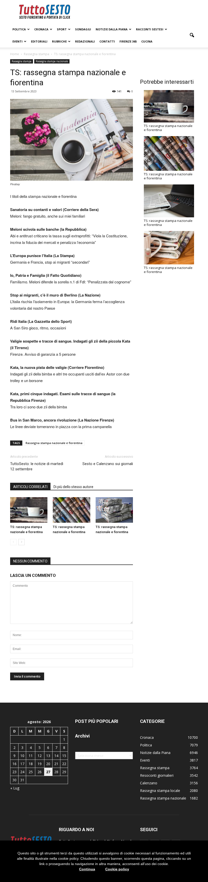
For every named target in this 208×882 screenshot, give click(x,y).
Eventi (17, 41)
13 (48, 755)
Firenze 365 (128, 41)
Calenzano (148, 783)
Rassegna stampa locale (160, 790)
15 (64, 755)
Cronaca (41, 29)
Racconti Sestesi (149, 29)
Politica (19, 29)
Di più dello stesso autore (73, 487)
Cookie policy (117, 869)
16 (14, 763)
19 (40, 763)
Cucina (146, 41)
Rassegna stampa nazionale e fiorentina (54, 443)
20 (48, 763)
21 (56, 763)
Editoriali (39, 41)
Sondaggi (83, 29)
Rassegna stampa (21, 61)
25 (31, 771)
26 (40, 771)
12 (40, 755)
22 (64, 763)
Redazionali (85, 41)
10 (22, 755)
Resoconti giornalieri (157, 775)
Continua (87, 869)
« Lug (14, 788)
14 (56, 755)
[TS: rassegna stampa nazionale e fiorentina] (28, 510)
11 (31, 755)
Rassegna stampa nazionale (52, 61)
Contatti (107, 41)
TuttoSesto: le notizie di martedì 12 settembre (36, 466)
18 (31, 763)
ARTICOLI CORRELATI (30, 487)
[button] (192, 35)
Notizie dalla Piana (112, 29)
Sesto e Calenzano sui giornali (107, 463)
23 (14, 771)
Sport (62, 29)
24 (22, 771)
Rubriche (59, 41)
